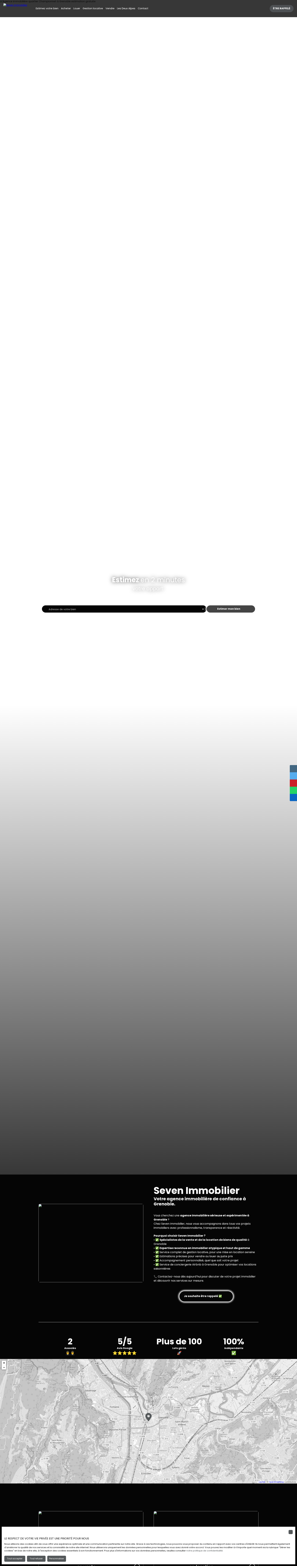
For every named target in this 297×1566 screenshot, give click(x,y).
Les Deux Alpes (126, 8)
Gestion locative (93, 8)
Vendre (110, 8)
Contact (143, 8)
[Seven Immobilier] (15, 8)
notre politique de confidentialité (204, 1550)
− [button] (4, 1367)
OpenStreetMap (276, 1482)
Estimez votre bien (47, 8)
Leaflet (262, 1482)
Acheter (66, 8)
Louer (76, 8)
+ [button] (4, 1363)
